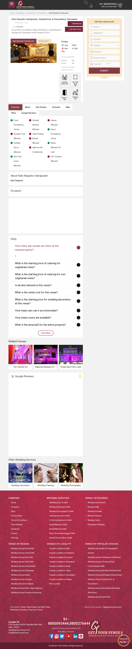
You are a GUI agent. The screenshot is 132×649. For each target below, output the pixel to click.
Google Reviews (28, 113)
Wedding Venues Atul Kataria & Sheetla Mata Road (104, 590)
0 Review (18, 27)
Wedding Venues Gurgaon (21, 579)
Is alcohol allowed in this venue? (33, 285)
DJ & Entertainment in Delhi (60, 520)
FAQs (13, 113)
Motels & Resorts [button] (95, 516)
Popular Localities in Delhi (59, 548)
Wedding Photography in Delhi (61, 511)
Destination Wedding (96, 525)
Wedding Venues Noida (20, 575)
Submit (104, 70)
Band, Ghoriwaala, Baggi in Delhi (62, 533)
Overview (15, 107)
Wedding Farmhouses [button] (96, 503)
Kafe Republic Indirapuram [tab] (23, 41)
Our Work (41, 607)
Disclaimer (15, 529)
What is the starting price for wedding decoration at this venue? (43, 301)
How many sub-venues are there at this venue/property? (37, 247)
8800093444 (76, 24)
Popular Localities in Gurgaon (61, 557)
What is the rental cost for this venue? (36, 292)
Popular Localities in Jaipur (60, 570)
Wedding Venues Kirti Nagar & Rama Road (105, 575)
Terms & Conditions (19, 520)
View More (46, 333)
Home (13, 503)
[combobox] (104, 45)
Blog (23, 607)
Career (40, 610)
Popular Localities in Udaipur (60, 579)
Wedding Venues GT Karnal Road (101, 562)
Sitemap (14, 538)
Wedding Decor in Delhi (58, 503)
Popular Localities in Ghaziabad (62, 562)
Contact (14, 533)
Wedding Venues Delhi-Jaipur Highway (26, 588)
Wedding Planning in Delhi (59, 507)
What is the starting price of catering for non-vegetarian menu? (40, 276)
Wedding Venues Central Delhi (23, 566)
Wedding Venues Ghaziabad (22, 570)
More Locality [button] (54, 584)
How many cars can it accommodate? (36, 310)
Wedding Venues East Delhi (22, 557)
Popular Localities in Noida (60, 566)
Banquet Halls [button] (93, 507)
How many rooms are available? (33, 317)
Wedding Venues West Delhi (22, 562)
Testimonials (31, 607)
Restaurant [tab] (44, 41)
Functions (23, 610)
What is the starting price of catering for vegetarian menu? (37, 265)
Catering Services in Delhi (59, 516)
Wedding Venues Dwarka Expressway (26, 593)
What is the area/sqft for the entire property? (40, 324)
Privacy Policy (16, 516)
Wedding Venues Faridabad (22, 584)
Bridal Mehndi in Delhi (58, 529)
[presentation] (16, 53)
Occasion (56, 107)
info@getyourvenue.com (19, 633)
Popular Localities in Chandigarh (62, 575)
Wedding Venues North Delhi (22, 548)
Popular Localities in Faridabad (61, 553)
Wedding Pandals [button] (95, 511)
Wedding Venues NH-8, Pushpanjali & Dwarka (103, 550)
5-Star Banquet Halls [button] (96, 566)
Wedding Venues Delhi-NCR (99, 597)
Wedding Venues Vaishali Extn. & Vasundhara (101, 581)
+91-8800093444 (108, 4)
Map (68, 107)
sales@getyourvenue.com (19, 630)
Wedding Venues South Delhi (22, 553)
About (27, 107)
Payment (32, 610)
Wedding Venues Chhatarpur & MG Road (104, 557)
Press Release (17, 525)
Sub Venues (41, 107)
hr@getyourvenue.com (112, 607)
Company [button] (15, 507)
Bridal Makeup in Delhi (58, 525)
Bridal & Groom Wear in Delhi (60, 538)
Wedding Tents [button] (94, 520)
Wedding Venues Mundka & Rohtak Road (104, 570)
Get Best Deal (75, 29)
